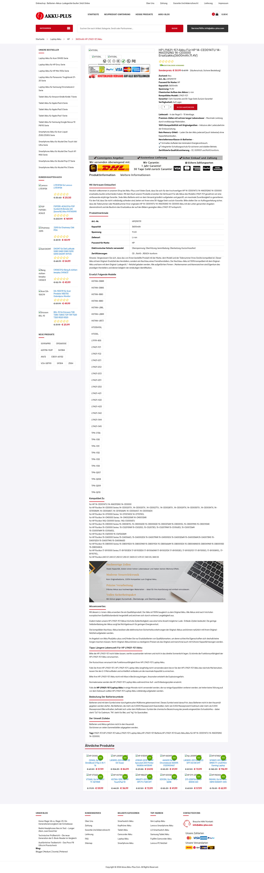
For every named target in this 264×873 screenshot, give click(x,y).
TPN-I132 (95, 453)
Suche (174, 28)
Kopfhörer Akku (124, 825)
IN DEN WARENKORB (185, 107)
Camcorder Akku (125, 834)
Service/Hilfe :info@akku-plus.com (207, 28)
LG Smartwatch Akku (159, 830)
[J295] (45, 229)
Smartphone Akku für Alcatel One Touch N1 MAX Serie (57, 153)
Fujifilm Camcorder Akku (161, 839)
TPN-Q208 (96, 479)
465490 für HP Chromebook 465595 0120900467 (169, 763)
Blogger (39, 852)
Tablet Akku (123, 830)
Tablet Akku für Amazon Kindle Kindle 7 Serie (58, 97)
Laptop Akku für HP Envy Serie (52, 65)
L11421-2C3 (96, 373)
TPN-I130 (95, 439)
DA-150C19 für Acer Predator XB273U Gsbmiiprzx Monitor (62, 294)
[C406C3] (45, 275)
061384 (61, 350)
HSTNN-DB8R (97, 281)
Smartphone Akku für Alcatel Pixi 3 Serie (56, 167)
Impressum (223, 3)
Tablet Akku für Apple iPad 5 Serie (53, 109)
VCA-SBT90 (46, 363)
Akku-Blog (164, 14)
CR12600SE (61, 343)
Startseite (93, 14)
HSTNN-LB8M (97, 314)
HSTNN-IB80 (97, 294)
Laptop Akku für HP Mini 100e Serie (54, 71)
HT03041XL (96, 327)
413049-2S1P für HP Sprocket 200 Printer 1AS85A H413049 (144, 763)
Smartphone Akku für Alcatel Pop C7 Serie (57, 161)
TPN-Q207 (96, 472)
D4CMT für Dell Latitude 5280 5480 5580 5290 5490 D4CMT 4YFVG (64, 251)
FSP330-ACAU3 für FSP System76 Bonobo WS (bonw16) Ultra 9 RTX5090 (65, 209)
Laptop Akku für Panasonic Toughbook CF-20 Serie (57, 79)
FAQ (86, 839)
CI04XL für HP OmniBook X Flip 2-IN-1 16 (95, 763)
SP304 (60, 363)
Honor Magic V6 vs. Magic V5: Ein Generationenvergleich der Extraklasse (55, 822)
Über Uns (150, 3)
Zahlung (163, 3)
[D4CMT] (45, 249)
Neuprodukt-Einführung (117, 14)
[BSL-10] (45, 314)
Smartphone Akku (125, 843)
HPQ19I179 (171, 79)
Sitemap (88, 843)
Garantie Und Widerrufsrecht (185, 3)
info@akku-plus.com (203, 825)
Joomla (55, 852)
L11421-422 (96, 400)
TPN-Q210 (96, 492)
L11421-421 (96, 393)
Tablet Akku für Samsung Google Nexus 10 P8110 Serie (57, 124)
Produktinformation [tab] (102, 175)
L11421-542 (96, 413)
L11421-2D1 (96, 380)
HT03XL (95, 334)
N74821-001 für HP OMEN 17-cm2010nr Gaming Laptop (218, 763)
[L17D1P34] (45, 187)
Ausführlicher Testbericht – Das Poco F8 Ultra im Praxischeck (56, 844)
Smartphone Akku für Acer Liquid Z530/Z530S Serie (53, 134)
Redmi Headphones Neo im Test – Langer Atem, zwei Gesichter (56, 829)
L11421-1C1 (96, 347)
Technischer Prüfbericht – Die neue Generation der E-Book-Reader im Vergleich (57, 836)
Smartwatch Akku (125, 821)
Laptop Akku (55, 39)
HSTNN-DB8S (97, 288)
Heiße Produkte (144, 14)
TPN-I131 (95, 446)
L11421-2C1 (96, 360)
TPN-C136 (95, 433)
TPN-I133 (95, 459)
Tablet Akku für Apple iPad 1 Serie (53, 116)
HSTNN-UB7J (97, 321)
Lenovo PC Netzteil (158, 843)
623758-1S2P (47, 350)
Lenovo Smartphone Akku (161, 825)
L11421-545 (96, 426)
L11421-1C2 (96, 354)
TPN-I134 (95, 466)
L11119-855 (96, 340)
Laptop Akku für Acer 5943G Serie (53, 58)
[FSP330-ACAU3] (45, 210)
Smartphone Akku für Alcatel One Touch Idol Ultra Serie (58, 143)
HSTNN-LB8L (97, 307)
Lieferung (208, 3)
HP (68, 39)
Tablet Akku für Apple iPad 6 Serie (53, 103)
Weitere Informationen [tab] (135, 175)
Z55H (70, 363)
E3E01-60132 (57, 357)
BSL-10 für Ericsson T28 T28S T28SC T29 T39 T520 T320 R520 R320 (65, 315)
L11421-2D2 (96, 387)
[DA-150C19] (45, 293)
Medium (47, 852)
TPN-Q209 (96, 486)
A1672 (43, 357)
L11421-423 (96, 406)
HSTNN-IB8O (97, 301)
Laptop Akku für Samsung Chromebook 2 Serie (56, 89)
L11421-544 (96, 420)
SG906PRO (46, 343)
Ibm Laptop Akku (157, 821)
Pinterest (64, 852)
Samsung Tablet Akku (159, 834)
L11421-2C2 (96, 367)
